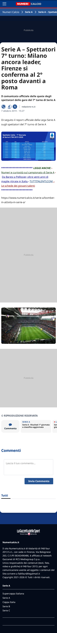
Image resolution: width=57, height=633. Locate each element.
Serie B (6, 606)
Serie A (29, 11)
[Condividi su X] (15, 106)
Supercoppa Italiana (13, 593)
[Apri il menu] (4, 4)
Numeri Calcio (11, 12)
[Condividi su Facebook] (9, 106)
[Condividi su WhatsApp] (3, 106)
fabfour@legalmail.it (29, 573)
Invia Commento (38, 481)
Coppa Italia (9, 602)
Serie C (6, 610)
